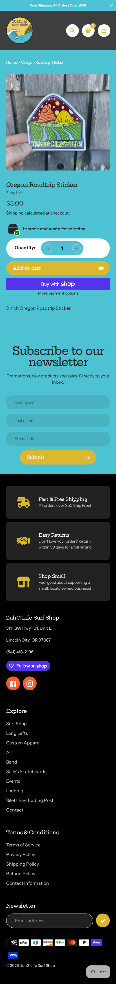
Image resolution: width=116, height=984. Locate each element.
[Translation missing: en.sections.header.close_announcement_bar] (112, 5)
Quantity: (25, 247)
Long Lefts (17, 733)
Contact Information (27, 883)
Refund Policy (20, 873)
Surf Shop (16, 723)
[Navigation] (104, 30)
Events (13, 781)
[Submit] (103, 920)
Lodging (14, 790)
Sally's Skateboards (26, 771)
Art (9, 752)
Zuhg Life (14, 192)
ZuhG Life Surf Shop (37, 965)
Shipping (15, 213)
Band (11, 762)
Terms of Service (23, 845)
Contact (14, 810)
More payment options (58, 293)
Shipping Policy (22, 864)
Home (11, 62)
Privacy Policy (20, 854)
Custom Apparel (23, 743)
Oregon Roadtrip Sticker (42, 62)
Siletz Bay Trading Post (29, 800)
